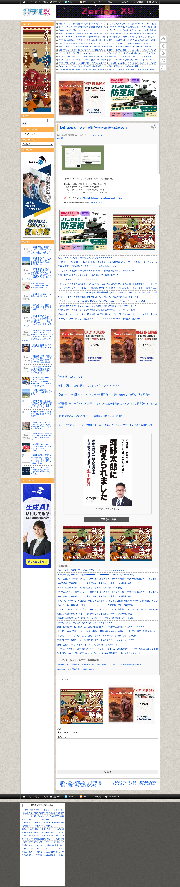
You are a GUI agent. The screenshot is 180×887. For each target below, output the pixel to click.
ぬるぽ (125, 2)
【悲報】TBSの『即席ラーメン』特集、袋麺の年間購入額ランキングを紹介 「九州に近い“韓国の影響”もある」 (42, 250)
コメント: (61, 737)
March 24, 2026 (96, 202)
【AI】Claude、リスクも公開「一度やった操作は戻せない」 (93, 127)
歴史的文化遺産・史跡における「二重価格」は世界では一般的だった (93, 416)
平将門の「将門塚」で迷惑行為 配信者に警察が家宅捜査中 (41, 414)
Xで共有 (61, 138)
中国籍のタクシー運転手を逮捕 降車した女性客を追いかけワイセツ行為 (41, 307)
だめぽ (97, 2)
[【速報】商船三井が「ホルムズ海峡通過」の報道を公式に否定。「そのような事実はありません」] (163, 53)
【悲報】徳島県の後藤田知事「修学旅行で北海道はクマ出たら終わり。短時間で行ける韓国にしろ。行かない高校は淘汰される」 (41, 459)
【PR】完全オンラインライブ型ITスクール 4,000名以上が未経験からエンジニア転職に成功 (105, 425)
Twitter (71, 2)
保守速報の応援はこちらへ (71, 376)
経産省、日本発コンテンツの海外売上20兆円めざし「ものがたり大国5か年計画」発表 (41, 471)
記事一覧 (57, 2)
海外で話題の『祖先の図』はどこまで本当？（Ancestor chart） (90, 385)
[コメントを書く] (163, 60)
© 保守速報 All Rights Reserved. (105, 796)
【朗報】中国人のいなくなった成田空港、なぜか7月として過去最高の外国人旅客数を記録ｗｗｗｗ (41, 261)
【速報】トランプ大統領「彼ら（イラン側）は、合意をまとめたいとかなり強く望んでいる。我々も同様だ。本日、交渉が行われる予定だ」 (81, 784)
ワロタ (111, 2)
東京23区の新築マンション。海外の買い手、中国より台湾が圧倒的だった (41, 285)
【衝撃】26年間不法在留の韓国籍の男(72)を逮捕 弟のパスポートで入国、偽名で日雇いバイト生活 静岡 (42, 404)
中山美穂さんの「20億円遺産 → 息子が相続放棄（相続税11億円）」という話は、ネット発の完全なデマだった (99, 664)
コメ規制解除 (139, 2)
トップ (29, 2)
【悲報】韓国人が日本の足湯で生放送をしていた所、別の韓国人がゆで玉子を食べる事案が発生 (41, 426)
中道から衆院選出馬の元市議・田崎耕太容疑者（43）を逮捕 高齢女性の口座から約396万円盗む (41, 370)
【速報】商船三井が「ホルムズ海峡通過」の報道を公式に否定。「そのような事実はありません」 (134, 783)
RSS (84, 2)
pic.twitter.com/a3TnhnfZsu (111, 198)
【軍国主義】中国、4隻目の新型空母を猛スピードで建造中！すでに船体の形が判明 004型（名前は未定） (41, 359)
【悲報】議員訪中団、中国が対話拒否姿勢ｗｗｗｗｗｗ (41, 347)
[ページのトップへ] (163, 38)
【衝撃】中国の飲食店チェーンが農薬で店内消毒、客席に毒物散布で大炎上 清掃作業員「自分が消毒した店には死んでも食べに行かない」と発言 (36, 274)
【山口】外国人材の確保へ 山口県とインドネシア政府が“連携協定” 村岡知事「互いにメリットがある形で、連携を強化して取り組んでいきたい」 (37, 336)
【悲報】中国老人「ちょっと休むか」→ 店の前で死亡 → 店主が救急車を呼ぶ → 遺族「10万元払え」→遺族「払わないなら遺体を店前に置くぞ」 (37, 321)
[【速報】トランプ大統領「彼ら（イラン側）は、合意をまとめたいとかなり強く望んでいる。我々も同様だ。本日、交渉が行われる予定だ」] (163, 46)
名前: (59, 729)
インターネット (97, 135)
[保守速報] (36, 12)
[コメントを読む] (163, 67)
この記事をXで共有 (106, 519)
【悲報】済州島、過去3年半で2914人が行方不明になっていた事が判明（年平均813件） (41, 436)
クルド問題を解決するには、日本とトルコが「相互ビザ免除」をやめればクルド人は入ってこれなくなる (41, 447)
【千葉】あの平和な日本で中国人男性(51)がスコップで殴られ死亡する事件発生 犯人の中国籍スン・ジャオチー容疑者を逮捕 (42, 382)
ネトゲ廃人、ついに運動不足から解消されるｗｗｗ (76, 669)
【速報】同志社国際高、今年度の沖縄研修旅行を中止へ (41, 296)
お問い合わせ (153, 2)
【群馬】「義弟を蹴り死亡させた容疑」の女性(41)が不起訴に (42, 392)
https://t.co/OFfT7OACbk (88, 198)
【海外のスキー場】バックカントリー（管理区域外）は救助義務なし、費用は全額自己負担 (104, 394)
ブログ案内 (43, 2)
